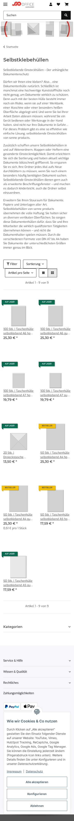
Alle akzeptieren (37, 782)
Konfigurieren (37, 794)
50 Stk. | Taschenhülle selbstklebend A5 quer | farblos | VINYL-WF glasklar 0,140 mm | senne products (18, 583)
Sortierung (33, 264)
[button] (50, 4)
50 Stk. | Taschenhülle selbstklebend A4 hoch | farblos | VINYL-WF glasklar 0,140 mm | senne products (55, 455)
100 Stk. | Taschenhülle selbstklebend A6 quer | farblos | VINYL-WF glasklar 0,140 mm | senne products (55, 331)
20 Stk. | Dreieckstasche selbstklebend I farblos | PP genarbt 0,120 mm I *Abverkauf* (18, 455)
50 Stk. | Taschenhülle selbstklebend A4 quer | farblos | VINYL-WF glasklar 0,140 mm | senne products (18, 517)
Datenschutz (34, 771)
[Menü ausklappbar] (5, 2)
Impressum (14, 771)
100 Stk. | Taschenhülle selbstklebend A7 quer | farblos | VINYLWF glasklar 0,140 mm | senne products (55, 393)
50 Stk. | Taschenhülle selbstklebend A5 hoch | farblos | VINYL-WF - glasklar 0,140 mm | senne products (55, 517)
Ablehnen (37, 805)
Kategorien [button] (12, 627)
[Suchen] (66, 15)
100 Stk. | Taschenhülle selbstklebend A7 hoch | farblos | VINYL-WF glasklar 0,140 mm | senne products (18, 393)
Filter (13, 264)
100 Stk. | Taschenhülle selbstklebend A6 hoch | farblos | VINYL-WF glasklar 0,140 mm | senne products (18, 331)
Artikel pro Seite (19, 273)
